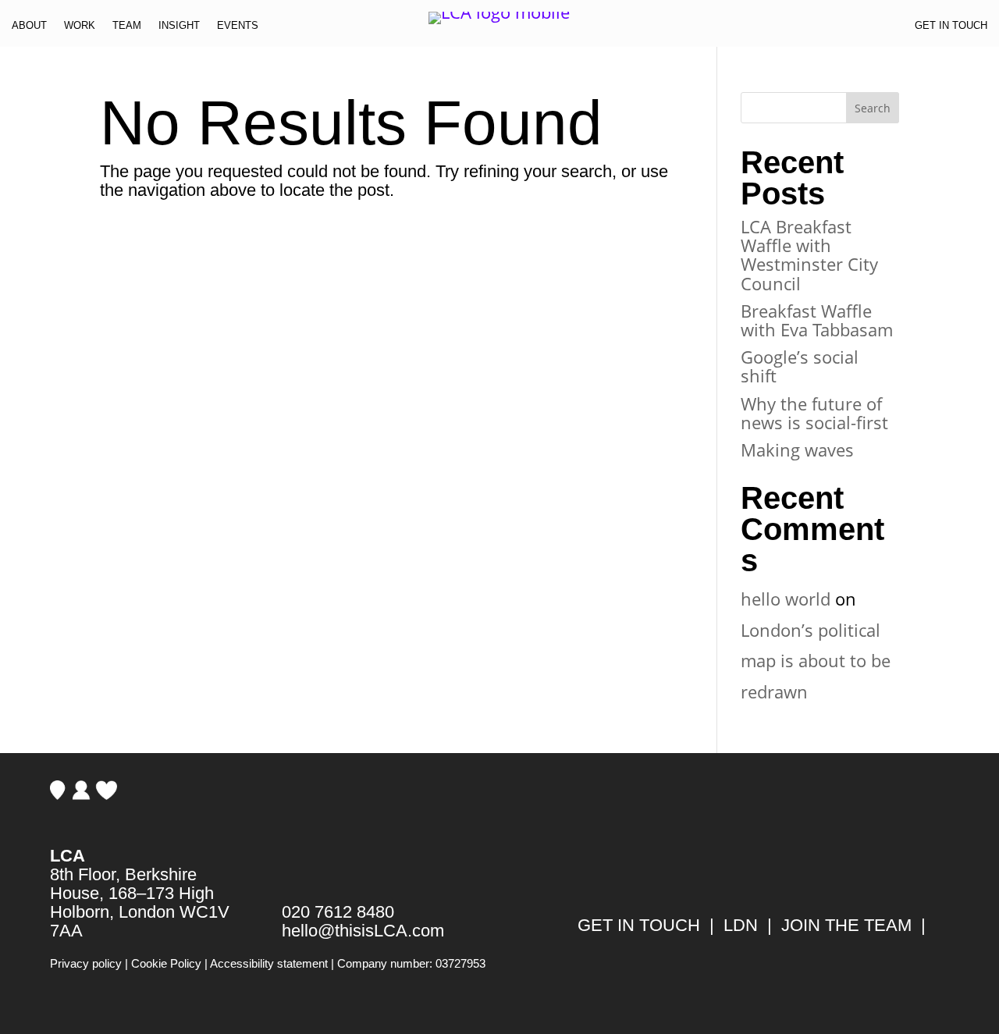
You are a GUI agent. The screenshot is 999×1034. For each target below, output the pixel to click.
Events (237, 28)
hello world (785, 598)
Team (126, 28)
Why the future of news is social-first (814, 413)
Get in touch (951, 28)
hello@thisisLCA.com (363, 930)
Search (873, 108)
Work (79, 28)
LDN (740, 925)
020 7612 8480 (338, 912)
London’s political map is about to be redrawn (816, 660)
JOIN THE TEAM (846, 925)
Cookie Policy (166, 963)
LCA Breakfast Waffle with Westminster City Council (809, 255)
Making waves (797, 449)
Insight (179, 28)
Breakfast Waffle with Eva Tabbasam (817, 320)
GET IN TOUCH (639, 925)
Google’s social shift (800, 366)
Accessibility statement (269, 963)
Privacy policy (86, 963)
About (29, 28)
